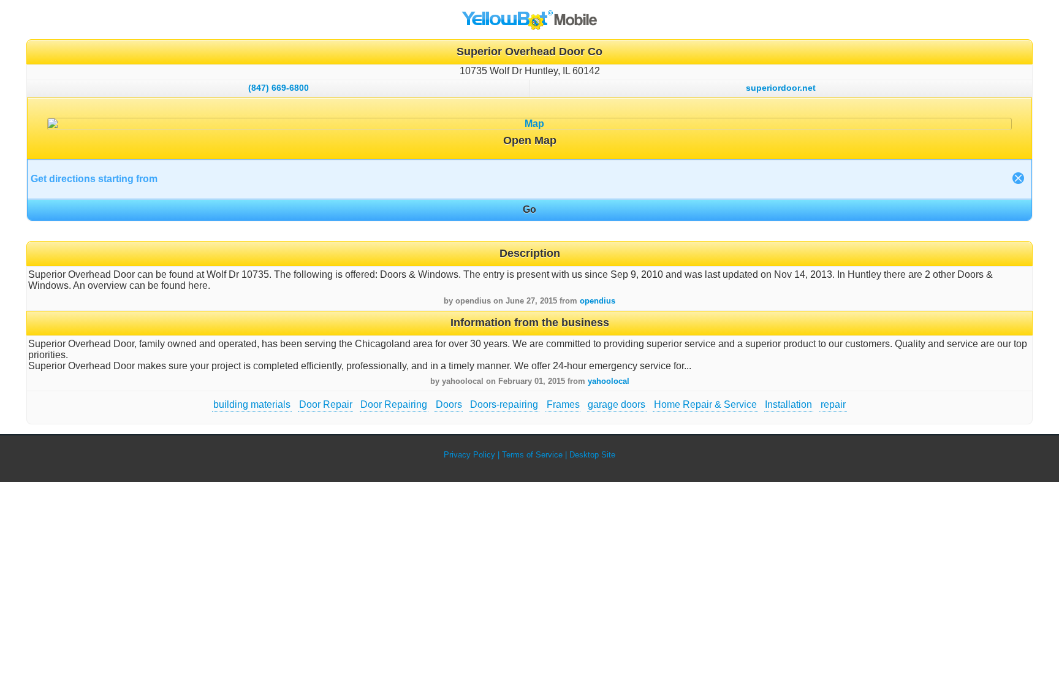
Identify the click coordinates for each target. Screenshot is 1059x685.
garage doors (616, 404)
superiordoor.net (781, 88)
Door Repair (325, 404)
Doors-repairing (504, 404)
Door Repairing (393, 404)
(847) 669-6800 (278, 88)
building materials (251, 404)
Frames (563, 404)
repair (833, 404)
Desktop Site (592, 454)
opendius (597, 300)
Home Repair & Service (705, 404)
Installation (788, 404)
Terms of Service (532, 454)
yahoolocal (608, 381)
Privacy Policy (469, 454)
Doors (449, 404)
